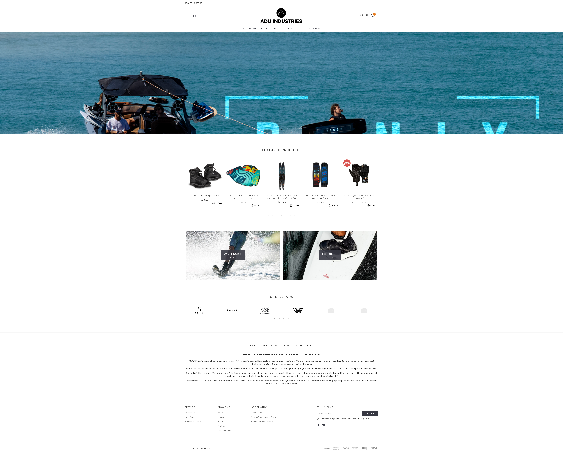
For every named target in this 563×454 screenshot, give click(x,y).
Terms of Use (256, 413)
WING (301, 28)
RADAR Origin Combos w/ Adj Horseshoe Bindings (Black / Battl (243, 196)
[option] (281, 83)
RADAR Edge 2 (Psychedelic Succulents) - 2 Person (204, 196)
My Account (190, 413)
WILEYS (289, 28)
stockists (255, 368)
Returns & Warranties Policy (263, 417)
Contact (221, 426)
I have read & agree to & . (345, 419)
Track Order (190, 417)
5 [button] (285, 215)
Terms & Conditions (347, 419)
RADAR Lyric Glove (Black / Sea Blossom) (320, 196)
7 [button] (294, 215)
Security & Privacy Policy (262, 421)
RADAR (252, 28)
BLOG (220, 421)
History (221, 417)
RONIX (277, 28)
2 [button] (281, 129)
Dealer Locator (193, 3)
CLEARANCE (315, 28)
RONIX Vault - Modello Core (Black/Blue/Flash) (281, 196)
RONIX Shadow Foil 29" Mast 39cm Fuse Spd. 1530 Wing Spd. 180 (359, 198)
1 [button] (277, 129)
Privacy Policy (364, 419)
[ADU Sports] (281, 15)
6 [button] (290, 215)
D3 (242, 28)
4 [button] (281, 215)
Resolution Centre (193, 421)
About (220, 413)
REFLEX (265, 28)
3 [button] (285, 129)
